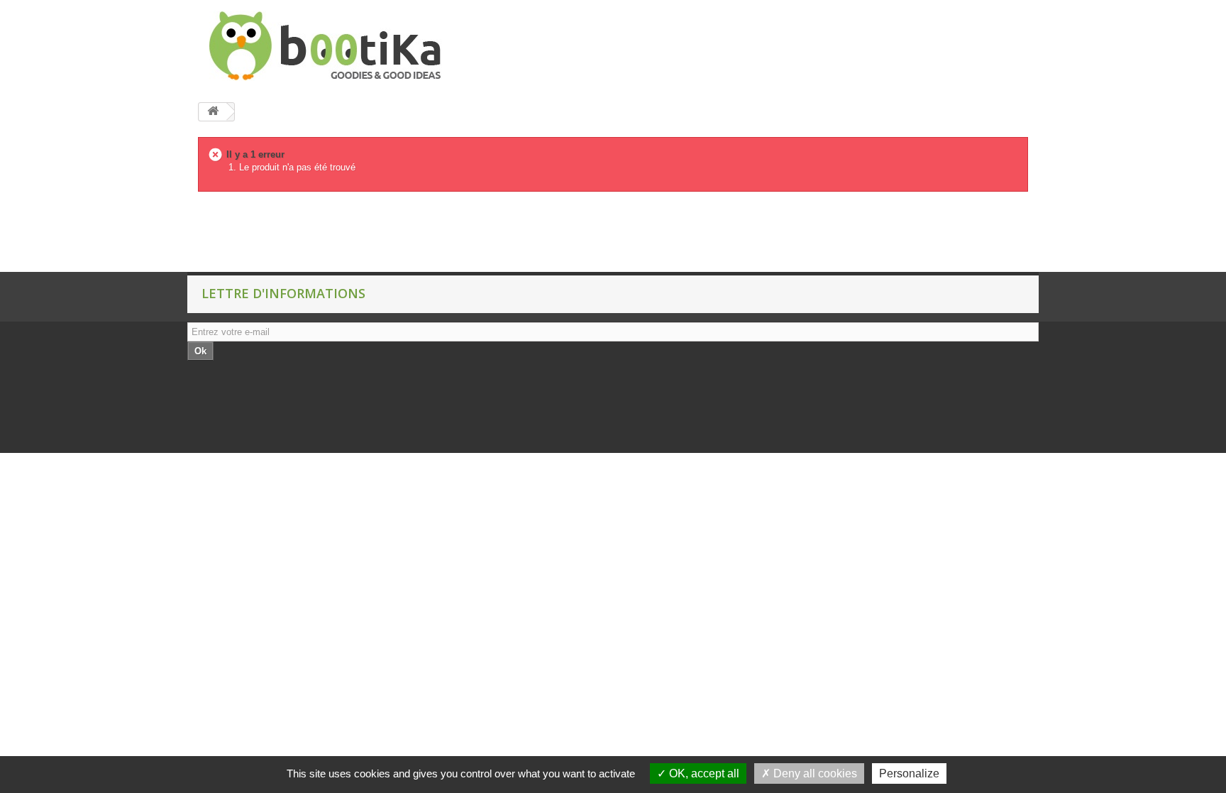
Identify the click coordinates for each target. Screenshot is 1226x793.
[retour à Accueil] (212, 112)
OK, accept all (702, 773)
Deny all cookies (814, 773)
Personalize (909, 773)
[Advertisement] (258, 236)
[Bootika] (329, 46)
